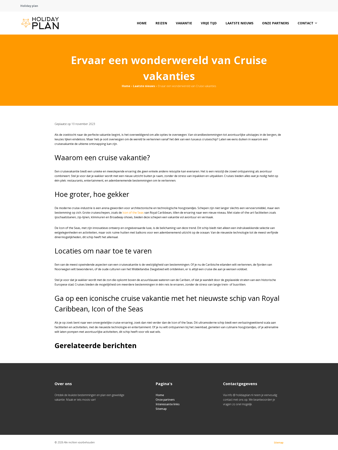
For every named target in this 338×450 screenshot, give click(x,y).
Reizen (161, 23)
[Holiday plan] (40, 23)
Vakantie (184, 23)
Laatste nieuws (239, 23)
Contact (305, 23)
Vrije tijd (209, 23)
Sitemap (161, 409)
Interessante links (168, 404)
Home (142, 23)
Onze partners (275, 23)
